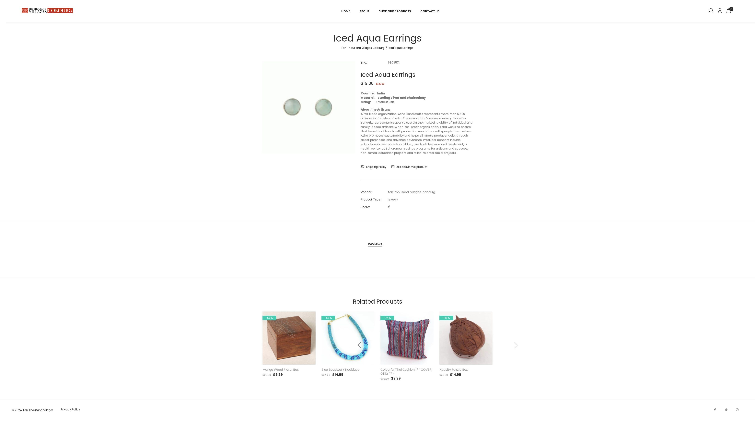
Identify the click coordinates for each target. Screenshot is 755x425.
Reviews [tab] (375, 244)
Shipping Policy (376, 167)
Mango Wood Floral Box (280, 369)
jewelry (393, 199)
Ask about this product (411, 167)
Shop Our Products (395, 11)
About (364, 11)
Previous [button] (359, 345)
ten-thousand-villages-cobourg (411, 192)
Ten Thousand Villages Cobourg (363, 48)
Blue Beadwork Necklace (340, 369)
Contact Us (430, 11)
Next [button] (516, 345)
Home (345, 11)
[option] (465, 343)
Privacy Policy (70, 409)
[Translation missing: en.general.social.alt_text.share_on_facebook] (389, 207)
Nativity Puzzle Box (453, 369)
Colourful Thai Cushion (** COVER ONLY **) (406, 371)
